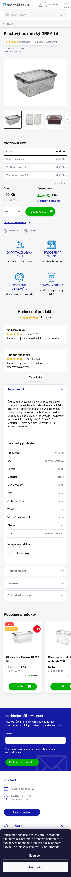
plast (61, 476)
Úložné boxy (22, 553)
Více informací (51, 847)
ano (61, 484)
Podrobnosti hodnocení (45, 42)
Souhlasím (35, 867)
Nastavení (35, 855)
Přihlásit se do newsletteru (22, 762)
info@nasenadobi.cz (22, 788)
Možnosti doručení (48, 201)
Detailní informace (15, 222)
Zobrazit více (35, 377)
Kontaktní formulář (22, 812)
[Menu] (66, 4)
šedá (61, 468)
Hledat (62, 14)
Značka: (12, 51)
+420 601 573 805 (21, 798)
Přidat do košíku (37, 211)
